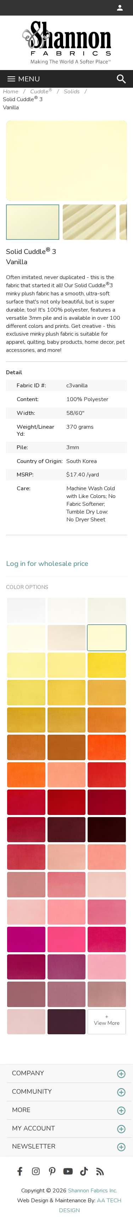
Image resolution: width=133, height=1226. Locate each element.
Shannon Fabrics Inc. (92, 1191)
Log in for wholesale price (47, 563)
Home (10, 92)
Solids (72, 92)
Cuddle (41, 92)
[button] (110, 137)
